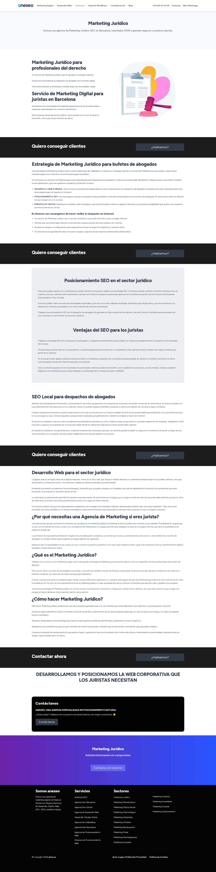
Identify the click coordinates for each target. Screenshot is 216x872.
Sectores (80, 5)
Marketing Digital (45, 5)
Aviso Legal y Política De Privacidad (129, 857)
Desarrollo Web (64, 5)
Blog (131, 5)
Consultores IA (118, 5)
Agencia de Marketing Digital (93, 523)
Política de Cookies (159, 857)
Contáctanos (47, 703)
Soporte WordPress (97, 5)
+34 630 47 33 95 (160, 5)
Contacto (176, 5)
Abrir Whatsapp (190, 5)
